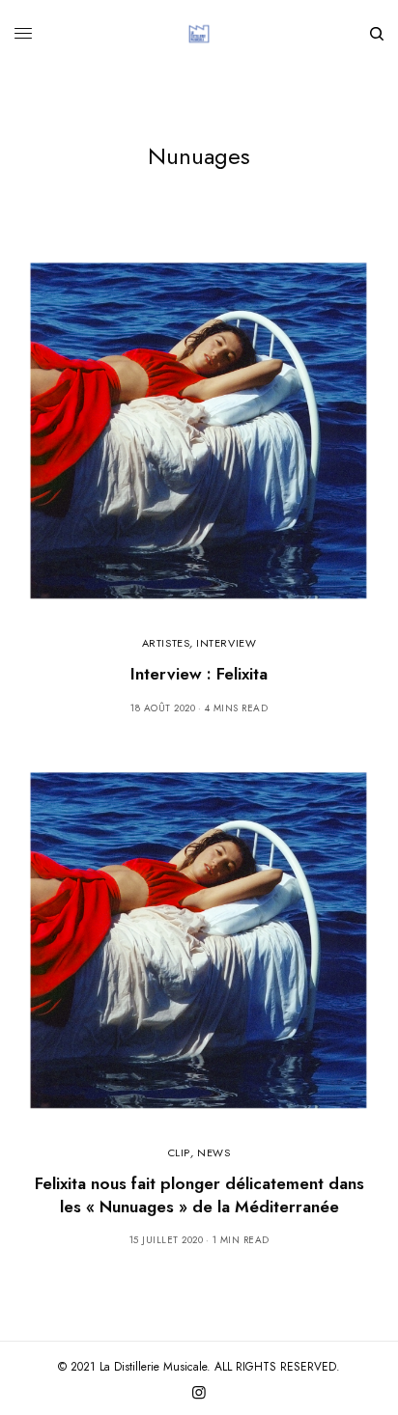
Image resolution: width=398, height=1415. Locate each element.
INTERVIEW (226, 643)
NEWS (213, 1152)
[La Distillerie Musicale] (199, 33)
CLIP (179, 1152)
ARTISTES (165, 643)
